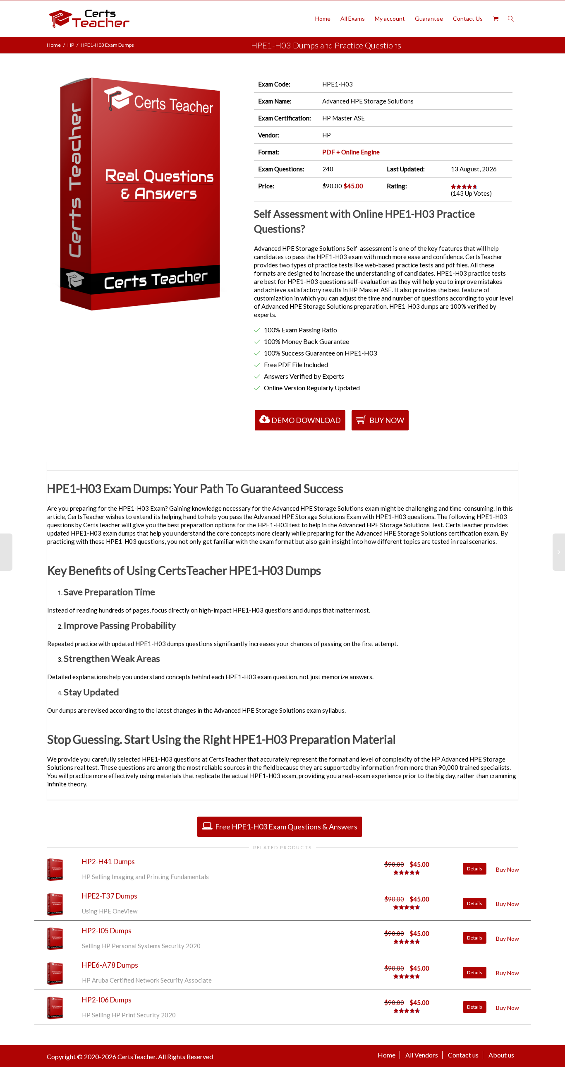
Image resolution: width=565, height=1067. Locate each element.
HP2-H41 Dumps (108, 861)
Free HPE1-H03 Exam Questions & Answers (285, 826)
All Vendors (421, 1055)
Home (322, 18)
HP (70, 45)
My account (390, 18)
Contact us (463, 1055)
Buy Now (386, 420)
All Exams (352, 18)
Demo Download (306, 420)
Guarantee (429, 18)
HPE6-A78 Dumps (110, 965)
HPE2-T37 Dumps (109, 896)
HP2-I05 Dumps (107, 930)
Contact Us (468, 18)
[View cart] (495, 18)
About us (501, 1055)
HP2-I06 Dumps (107, 999)
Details (474, 868)
